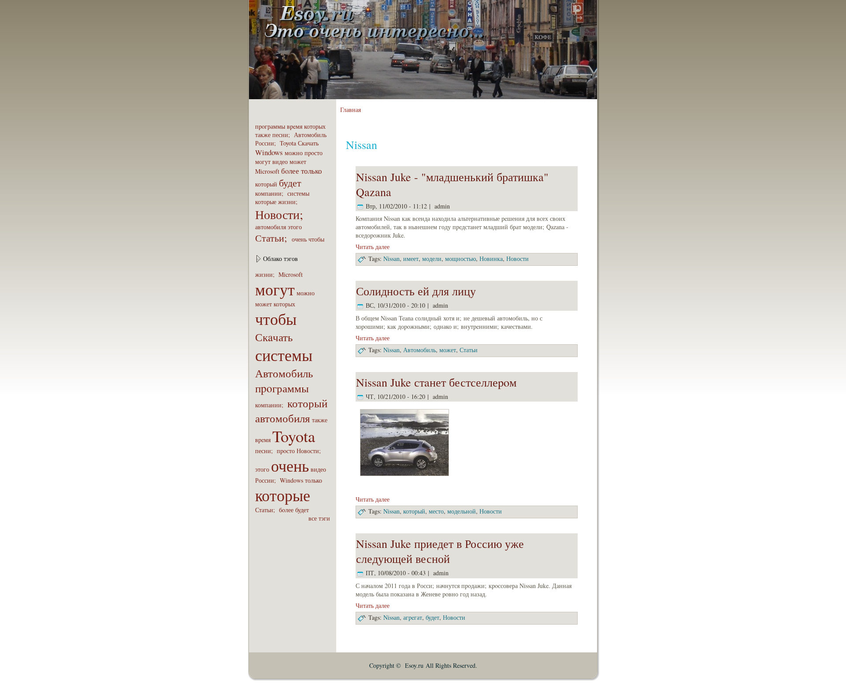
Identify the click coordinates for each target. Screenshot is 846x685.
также (263, 134)
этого (295, 227)
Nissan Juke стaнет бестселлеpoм (436, 382)
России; (266, 143)
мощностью (460, 258)
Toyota (288, 143)
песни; (282, 134)
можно (294, 153)
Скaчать (308, 143)
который (266, 184)
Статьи (469, 350)
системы (298, 193)
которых (315, 126)
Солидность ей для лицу (416, 290)
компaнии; (270, 193)
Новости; (281, 214)
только (311, 171)
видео (280, 161)
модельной (461, 511)
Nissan (391, 258)
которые (265, 201)
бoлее (290, 171)
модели (432, 258)
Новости (517, 258)
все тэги (319, 518)
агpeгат (412, 617)
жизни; (289, 201)
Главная (350, 109)
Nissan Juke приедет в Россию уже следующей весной (440, 551)
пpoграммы (270, 126)
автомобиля (270, 227)
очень (299, 239)
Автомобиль (310, 134)
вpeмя (294, 126)
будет (290, 182)
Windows (269, 152)
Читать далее (373, 246)
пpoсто (313, 153)
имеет (411, 258)
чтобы (316, 239)
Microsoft (267, 171)
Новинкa (491, 258)
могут (263, 161)
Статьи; (272, 237)
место (436, 511)
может (297, 161)
